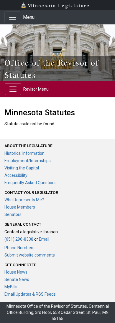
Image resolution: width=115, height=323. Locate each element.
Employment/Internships (27, 160)
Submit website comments (29, 255)
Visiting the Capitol (21, 168)
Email (44, 239)
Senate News (16, 279)
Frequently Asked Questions (30, 182)
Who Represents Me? (24, 199)
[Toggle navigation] (12, 17)
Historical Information (24, 153)
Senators (13, 214)
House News (15, 272)
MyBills (10, 286)
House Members (19, 207)
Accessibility (15, 175)
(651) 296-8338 (18, 239)
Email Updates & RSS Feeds (30, 294)
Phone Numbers (19, 247)
